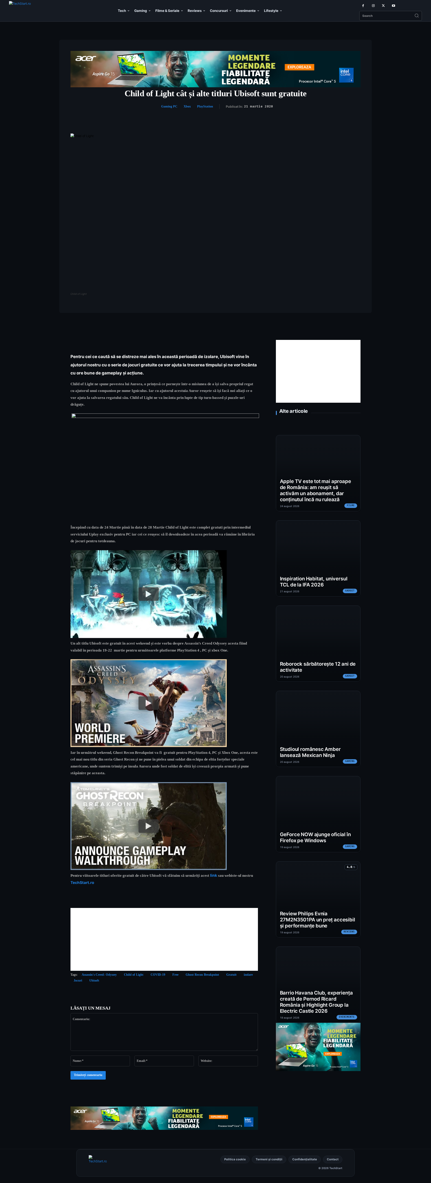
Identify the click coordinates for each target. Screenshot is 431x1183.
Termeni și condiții (269, 1159)
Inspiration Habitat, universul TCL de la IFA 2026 (313, 582)
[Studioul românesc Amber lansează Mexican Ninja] (318, 729)
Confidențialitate (304, 1159)
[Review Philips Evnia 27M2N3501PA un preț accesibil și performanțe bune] (318, 899)
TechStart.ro (82, 882)
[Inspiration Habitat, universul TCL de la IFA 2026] (318, 558)
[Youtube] (393, 6)
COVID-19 (158, 974)
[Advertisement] (164, 939)
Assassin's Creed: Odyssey (99, 974)
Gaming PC (169, 106)
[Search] (416, 16)
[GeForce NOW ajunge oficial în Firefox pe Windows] (318, 814)
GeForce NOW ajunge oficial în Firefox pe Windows (315, 837)
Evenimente (347, 1017)
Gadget (350, 590)
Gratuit (231, 974)
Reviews (349, 931)
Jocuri (78, 980)
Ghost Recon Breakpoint (202, 974)
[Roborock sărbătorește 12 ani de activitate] (318, 644)
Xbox (187, 106)
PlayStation (205, 106)
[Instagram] (373, 6)
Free (175, 974)
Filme (351, 505)
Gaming (350, 761)
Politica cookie (235, 1159)
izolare (248, 974)
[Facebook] (363, 6)
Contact (333, 1159)
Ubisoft (94, 980)
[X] (383, 6)
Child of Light (133, 974)
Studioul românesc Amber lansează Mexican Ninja (310, 752)
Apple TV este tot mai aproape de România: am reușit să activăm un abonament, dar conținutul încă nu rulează (315, 490)
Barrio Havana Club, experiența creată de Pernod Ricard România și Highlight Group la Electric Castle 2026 (316, 1002)
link (213, 875)
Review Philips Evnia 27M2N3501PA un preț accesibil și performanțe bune (317, 920)
